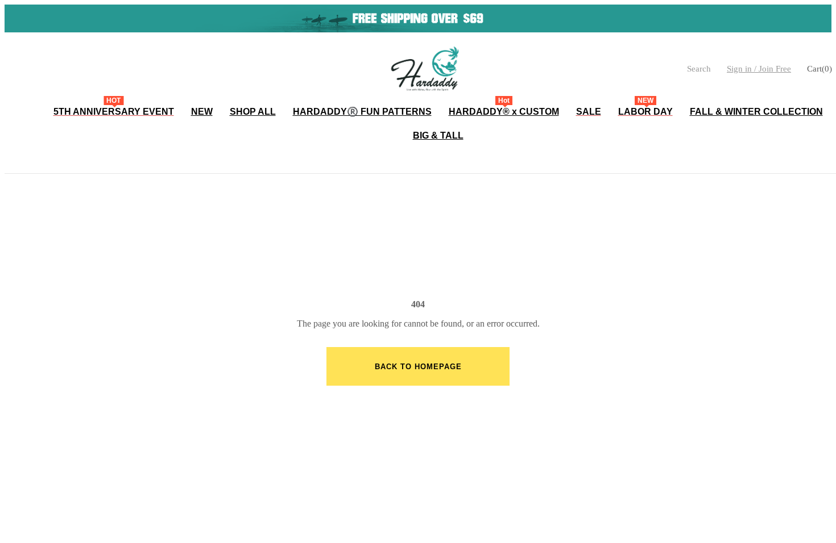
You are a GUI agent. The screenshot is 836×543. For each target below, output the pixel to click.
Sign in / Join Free (759, 68)
